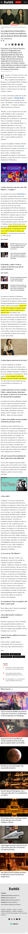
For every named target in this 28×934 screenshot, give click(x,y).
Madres (23, 148)
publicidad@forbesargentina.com (12, 895)
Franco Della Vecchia (6, 38)
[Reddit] (16, 44)
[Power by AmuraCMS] (14, 923)
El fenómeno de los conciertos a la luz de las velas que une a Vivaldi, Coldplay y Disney (14, 820)
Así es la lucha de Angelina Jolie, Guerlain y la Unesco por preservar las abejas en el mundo (18, 256)
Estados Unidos (15, 654)
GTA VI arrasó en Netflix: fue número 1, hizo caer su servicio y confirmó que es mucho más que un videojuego (14, 714)
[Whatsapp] (6, 44)
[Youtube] (17, 919)
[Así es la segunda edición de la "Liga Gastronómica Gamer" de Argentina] (4, 278)
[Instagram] (14, 919)
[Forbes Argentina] (8, 2)
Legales (3, 913)
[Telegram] (19, 44)
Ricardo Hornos (6, 656)
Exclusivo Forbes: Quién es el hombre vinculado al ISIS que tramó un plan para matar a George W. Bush (18, 288)
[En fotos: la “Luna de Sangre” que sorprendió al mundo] (14, 755)
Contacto (15, 909)
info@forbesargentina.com (10, 897)
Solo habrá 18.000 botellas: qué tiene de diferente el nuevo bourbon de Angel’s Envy (13, 874)
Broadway (5, 654)
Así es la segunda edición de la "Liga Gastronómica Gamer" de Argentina (18, 279)
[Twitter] (9, 44)
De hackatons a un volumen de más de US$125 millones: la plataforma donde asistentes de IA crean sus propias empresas (15, 679)
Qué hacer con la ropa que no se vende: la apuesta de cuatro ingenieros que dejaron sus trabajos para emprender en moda (14, 668)
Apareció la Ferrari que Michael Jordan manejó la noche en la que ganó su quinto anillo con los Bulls (13, 741)
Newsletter (9, 909)
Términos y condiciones (17, 911)
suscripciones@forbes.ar (12, 902)
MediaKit (3, 909)
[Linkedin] (22, 44)
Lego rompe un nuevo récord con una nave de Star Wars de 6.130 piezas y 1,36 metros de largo (14, 847)
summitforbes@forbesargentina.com (12, 900)
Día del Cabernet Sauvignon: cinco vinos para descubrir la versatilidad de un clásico (14, 793)
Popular (5, 664)
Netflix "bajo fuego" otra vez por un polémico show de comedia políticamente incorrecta (18, 246)
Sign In (25, 2)
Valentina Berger (19, 656)
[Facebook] (12, 44)
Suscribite (18, 2)
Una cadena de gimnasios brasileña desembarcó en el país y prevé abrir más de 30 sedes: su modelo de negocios (15, 674)
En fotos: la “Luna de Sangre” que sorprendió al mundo (12, 767)
